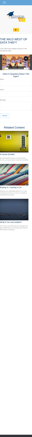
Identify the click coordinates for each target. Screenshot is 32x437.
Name (2, 79)
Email (2, 89)
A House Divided (7, 154)
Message (3, 100)
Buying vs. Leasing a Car (11, 187)
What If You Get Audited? (11, 222)
